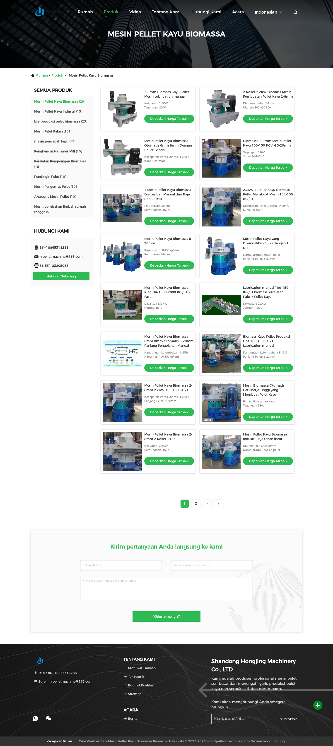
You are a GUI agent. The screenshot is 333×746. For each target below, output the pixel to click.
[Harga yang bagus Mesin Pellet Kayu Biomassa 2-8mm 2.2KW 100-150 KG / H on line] (122, 402)
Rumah (85, 12)
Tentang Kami (166, 12)
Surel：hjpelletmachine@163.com (65, 681)
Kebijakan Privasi (60, 741)
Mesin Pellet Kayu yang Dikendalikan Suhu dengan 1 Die (266, 243)
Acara (238, 12)
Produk (111, 12)
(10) (52, 131)
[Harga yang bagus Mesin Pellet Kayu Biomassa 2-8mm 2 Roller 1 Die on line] (122, 451)
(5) (60, 209)
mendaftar (290, 719)
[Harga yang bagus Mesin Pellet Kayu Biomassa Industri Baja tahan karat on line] (221, 451)
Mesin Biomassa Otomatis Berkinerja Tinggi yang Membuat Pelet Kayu (264, 390)
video (135, 12)
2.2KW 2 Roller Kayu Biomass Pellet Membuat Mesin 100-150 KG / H (268, 194)
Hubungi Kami (206, 12)
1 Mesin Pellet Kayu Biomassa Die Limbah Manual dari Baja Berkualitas (167, 194)
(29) (59, 101)
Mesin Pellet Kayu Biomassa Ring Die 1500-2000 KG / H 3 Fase (167, 292)
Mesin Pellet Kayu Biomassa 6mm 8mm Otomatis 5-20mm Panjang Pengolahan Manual (169, 341)
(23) (60, 121)
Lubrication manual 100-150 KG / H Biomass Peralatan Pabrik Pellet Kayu (265, 292)
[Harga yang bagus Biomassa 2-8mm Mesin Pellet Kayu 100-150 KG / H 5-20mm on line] (221, 158)
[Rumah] (49, 11)
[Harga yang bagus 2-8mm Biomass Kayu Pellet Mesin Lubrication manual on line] (122, 109)
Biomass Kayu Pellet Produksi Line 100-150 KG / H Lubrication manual (266, 341)
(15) (58, 111)
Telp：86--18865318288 (57, 673)
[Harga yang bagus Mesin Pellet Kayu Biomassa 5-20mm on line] (122, 255)
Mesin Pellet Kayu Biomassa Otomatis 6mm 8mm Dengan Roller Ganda (168, 145)
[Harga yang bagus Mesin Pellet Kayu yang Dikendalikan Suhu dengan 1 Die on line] (221, 255)
